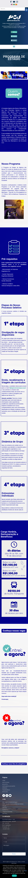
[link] (11, 2)
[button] (14, 46)
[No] (25, 870)
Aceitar (14, 875)
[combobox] (12, 8)
